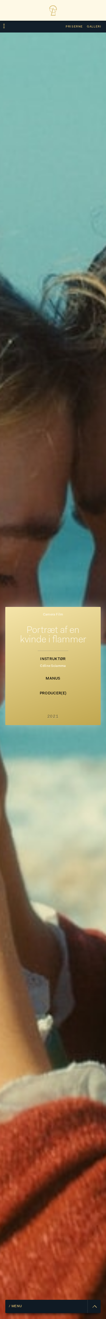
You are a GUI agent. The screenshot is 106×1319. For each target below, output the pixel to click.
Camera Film (53, 614)
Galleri (94, 26)
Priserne (74, 26)
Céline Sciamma (53, 666)
